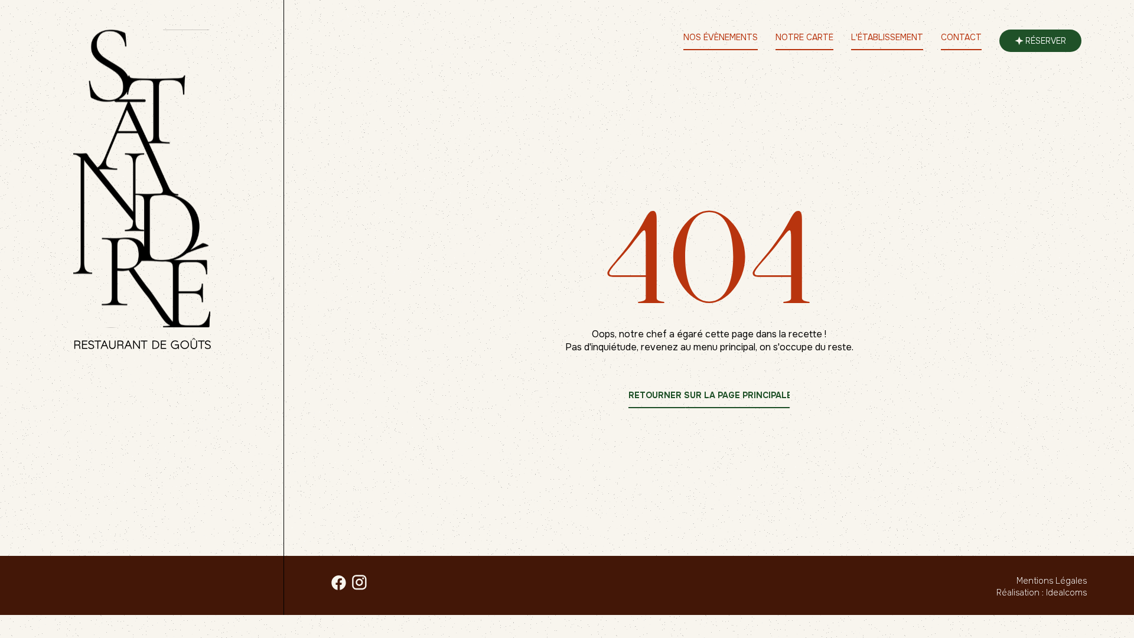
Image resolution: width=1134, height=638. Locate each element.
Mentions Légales (1051, 580)
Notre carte (804, 37)
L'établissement (887, 37)
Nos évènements (720, 37)
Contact (961, 37)
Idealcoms (1066, 592)
